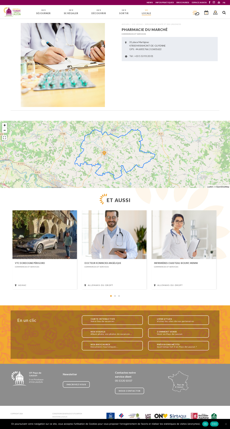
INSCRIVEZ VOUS (76, 384)
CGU (214, 423)
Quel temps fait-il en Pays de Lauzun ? (177, 345)
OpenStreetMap (222, 186)
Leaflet (210, 186)
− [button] (5, 130)
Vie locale (137, 24)
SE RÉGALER (71, 12)
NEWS (150, 2)
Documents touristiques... (104, 345)
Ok (205, 423)
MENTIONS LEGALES (59, 417)
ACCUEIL (126, 24)
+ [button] (5, 125)
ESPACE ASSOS (199, 2)
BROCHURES (182, 2)
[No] (225, 424)
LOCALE (146, 12)
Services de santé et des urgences (163, 24)
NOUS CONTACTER (129, 391)
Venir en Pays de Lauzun (170, 332)
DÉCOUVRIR (98, 12)
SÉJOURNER (43, 12)
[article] (44, 249)
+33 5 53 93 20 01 (143, 56)
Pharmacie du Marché (12, 12)
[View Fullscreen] (4, 137)
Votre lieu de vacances (103, 320)
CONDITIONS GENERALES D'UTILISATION (67, 414)
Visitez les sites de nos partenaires (175, 320)
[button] (111, 296)
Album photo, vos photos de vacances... (111, 332)
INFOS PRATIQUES (164, 2)
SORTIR (124, 12)
